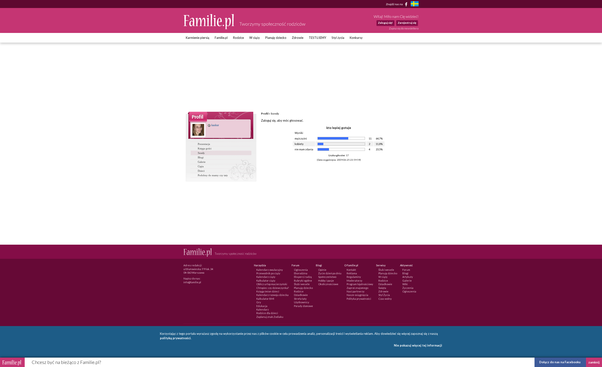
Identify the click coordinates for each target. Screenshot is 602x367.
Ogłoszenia (301, 269)
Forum (406, 269)
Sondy (201, 153)
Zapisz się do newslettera (404, 28)
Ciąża (201, 166)
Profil (264, 113)
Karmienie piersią (197, 38)
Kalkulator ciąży (265, 280)
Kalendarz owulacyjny (269, 269)
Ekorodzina (300, 273)
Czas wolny (385, 298)
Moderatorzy (354, 280)
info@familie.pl (192, 282)
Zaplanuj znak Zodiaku (269, 316)
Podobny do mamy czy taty (213, 175)
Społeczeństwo (327, 276)
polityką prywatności (175, 338)
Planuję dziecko (275, 38)
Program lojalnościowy (360, 284)
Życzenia (407, 287)
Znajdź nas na (394, 4)
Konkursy (356, 38)
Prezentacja (204, 144)
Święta (382, 287)
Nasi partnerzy (355, 291)
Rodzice (238, 38)
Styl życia (338, 38)
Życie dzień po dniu (329, 273)
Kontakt (351, 269)
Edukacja (261, 305)
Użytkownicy (301, 302)
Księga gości (204, 148)
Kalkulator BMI (265, 298)
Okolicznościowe (328, 284)
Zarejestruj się (407, 22)
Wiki (405, 284)
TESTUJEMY (317, 38)
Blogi (201, 157)
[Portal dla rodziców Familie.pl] (209, 28)
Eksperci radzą (303, 276)
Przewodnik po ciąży (268, 273)
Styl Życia (384, 294)
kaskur (215, 125)
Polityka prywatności (359, 298)
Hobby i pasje (326, 280)
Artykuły (407, 276)
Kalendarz (262, 309)
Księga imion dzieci (267, 291)
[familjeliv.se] (415, 4)
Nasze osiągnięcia (357, 294)
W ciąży (254, 38)
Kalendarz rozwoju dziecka (272, 294)
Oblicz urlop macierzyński (271, 284)
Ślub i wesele (302, 284)
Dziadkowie (301, 294)
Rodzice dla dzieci (267, 313)
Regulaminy (354, 276)
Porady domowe (303, 305)
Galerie (202, 161)
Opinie (322, 269)
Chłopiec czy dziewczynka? (272, 287)
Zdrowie (297, 38)
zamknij (594, 362)
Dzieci (201, 170)
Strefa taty (300, 298)
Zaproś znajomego (357, 287)
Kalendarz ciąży (265, 276)
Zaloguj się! (385, 22)
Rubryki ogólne (303, 280)
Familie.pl (221, 38)
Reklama (352, 273)
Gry (258, 302)
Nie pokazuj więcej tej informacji (418, 345)
